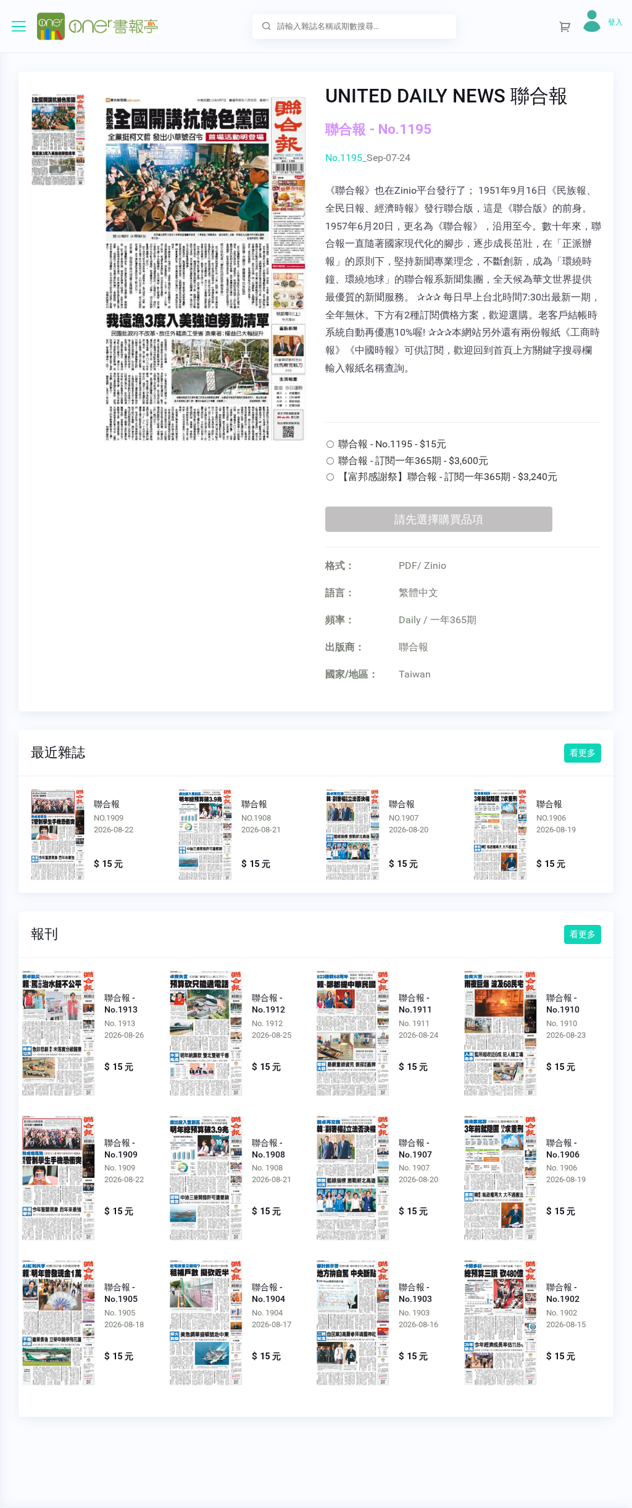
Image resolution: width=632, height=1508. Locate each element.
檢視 (58, 835)
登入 (615, 22)
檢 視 (58, 1030)
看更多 (583, 753)
